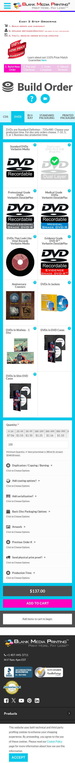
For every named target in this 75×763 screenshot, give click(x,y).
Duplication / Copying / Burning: (31, 465)
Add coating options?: (24, 480)
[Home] (42, 8)
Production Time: (22, 572)
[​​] (6, 700)
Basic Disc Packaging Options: (30, 511)
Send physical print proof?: (27, 557)
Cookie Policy (54, 741)
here (44, 60)
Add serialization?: (23, 496)
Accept (18, 757)
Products (10, 713)
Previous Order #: (22, 542)
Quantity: (12, 425)
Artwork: (17, 526)
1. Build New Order (12, 68)
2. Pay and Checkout (29, 68)
